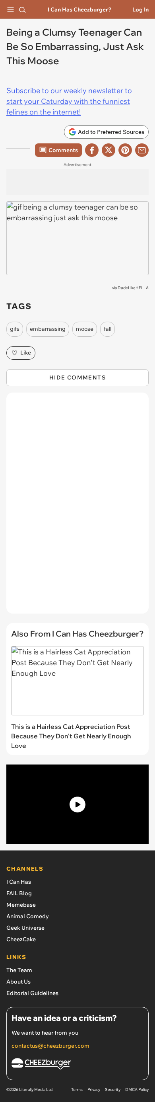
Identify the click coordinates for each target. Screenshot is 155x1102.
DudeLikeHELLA (133, 287)
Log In (140, 9)
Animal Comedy (27, 916)
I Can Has (18, 881)
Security (112, 1089)
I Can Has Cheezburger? (79, 9)
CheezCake (21, 939)
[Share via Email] (142, 150)
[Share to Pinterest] (125, 150)
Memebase (21, 904)
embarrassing (48, 328)
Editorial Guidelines (32, 993)
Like (25, 352)
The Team (19, 970)
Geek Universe (25, 927)
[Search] (22, 9)
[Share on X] (108, 150)
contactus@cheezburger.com (50, 1045)
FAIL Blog (19, 893)
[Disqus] (77, 507)
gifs (14, 328)
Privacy (93, 1089)
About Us (18, 981)
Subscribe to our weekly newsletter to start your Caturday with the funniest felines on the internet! (69, 101)
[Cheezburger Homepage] (77, 1065)
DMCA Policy (137, 1089)
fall (107, 328)
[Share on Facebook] (92, 150)
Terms (77, 1089)
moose (84, 328)
